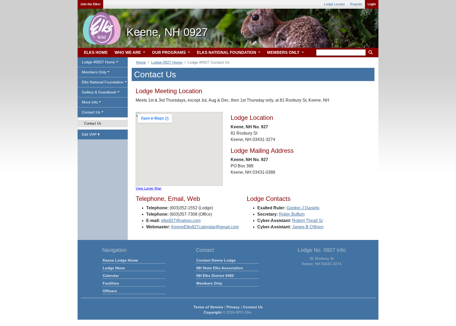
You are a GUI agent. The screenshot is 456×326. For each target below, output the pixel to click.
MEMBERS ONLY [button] (284, 52)
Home (141, 62)
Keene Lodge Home (120, 260)
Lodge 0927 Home (166, 62)
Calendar (111, 275)
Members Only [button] (94, 72)
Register (356, 4)
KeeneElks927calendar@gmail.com (205, 227)
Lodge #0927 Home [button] (98, 62)
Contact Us (92, 123)
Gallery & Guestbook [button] (99, 92)
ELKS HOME (96, 52)
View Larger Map (148, 188)
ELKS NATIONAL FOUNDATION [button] (227, 52)
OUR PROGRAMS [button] (169, 52)
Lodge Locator (334, 4)
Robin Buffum (292, 214)
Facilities (111, 283)
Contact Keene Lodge (216, 260)
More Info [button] (90, 102)
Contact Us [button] (91, 112)
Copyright (213, 312)
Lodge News (114, 268)
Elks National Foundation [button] (103, 82)
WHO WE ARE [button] (128, 52)
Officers (110, 291)
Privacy (233, 307)
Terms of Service (208, 307)
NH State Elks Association (219, 268)
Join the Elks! (90, 4)
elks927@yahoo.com (181, 220)
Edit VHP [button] (90, 134)
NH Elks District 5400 (215, 275)
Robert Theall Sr (307, 220)
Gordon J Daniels (303, 208)
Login (372, 4)
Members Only (209, 283)
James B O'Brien (308, 227)
